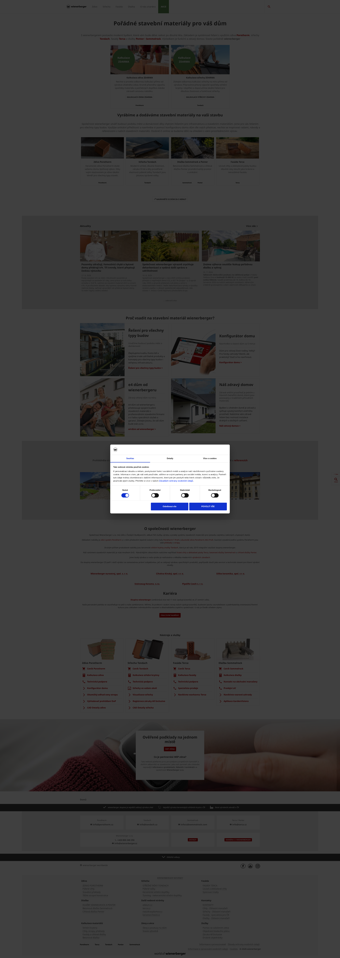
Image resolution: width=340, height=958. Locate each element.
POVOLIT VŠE (208, 506)
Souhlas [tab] (130, 458)
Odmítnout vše (169, 506)
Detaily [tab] (170, 458)
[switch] (155, 495)
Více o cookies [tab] (210, 458)
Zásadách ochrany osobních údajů (176, 481)
